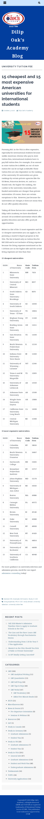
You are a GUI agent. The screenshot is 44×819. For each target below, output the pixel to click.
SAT (9, 723)
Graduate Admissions (20, 599)
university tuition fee (16, 604)
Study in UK (13, 741)
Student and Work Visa (20, 763)
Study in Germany (15, 731)
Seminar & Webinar (19, 715)
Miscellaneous (14, 704)
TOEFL (10, 775)
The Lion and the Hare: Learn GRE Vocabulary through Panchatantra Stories (22, 635)
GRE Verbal (15, 690)
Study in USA (33, 599)
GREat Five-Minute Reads (23, 697)
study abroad (28, 602)
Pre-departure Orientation (22, 711)
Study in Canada (14, 727)
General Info (8, 599)
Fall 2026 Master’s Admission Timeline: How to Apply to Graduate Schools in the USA (22, 626)
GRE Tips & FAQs (17, 686)
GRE (9, 671)
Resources (12, 719)
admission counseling (11, 573)
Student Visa (16, 738)
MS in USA (19, 602)
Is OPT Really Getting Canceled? (21, 655)
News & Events (14, 708)
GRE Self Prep (16, 682)
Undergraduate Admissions (22, 767)
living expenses (9, 602)
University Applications (17, 779)
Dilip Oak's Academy (25, 110)
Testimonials (13, 771)
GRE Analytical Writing (20, 674)
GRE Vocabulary (19, 693)
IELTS (10, 701)
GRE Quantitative (18, 678)
